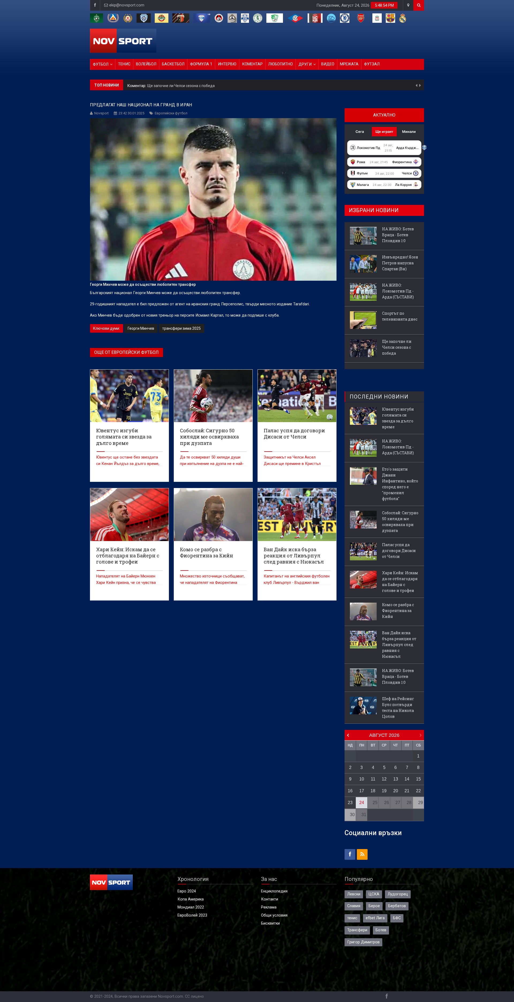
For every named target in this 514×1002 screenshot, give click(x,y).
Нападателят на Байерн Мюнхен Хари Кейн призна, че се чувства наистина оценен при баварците (126, 582)
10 (361, 779)
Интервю (227, 64)
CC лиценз (194, 996)
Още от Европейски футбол (126, 352)
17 (361, 791)
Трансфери (357, 930)
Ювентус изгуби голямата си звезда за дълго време (398, 418)
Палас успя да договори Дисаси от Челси (399, 550)
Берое (374, 906)
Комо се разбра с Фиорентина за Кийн (398, 610)
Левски (353, 894)
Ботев (381, 930)
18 (373, 791)
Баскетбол (173, 64)
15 (418, 779)
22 (418, 791)
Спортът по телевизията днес (399, 316)
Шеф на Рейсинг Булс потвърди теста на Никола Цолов (398, 707)
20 (395, 791)
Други (305, 64)
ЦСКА (374, 894)
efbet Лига (375, 918)
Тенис (124, 64)
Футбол (100, 64)
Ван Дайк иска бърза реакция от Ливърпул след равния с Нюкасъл (399, 644)
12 (384, 779)
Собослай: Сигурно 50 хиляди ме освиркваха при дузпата (400, 521)
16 (350, 791)
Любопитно (280, 64)
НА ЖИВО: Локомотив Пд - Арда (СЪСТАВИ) (398, 291)
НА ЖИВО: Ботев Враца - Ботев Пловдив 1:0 (398, 234)
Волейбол (146, 64)
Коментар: (137, 85)
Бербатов (397, 906)
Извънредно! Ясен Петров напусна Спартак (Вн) (400, 262)
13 (395, 779)
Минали (409, 131)
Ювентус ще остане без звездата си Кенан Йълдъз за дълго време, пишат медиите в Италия (127, 463)
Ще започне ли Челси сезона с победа (181, 85)
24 (361, 802)
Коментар (252, 64)
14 (407, 779)
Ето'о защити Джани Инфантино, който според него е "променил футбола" (400, 484)
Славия (353, 906)
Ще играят (384, 131)
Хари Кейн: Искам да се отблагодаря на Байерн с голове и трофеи (400, 581)
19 (384, 791)
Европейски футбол (171, 113)
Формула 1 (201, 64)
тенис (352, 918)
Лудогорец (398, 894)
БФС (397, 918)
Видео (327, 64)
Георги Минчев (141, 328)
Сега (360, 131)
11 (373, 779)
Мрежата (349, 64)
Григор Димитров (363, 942)
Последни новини (379, 396)
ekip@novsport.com (126, 5)
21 (407, 791)
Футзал (372, 64)
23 (350, 802)
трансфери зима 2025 (181, 328)
